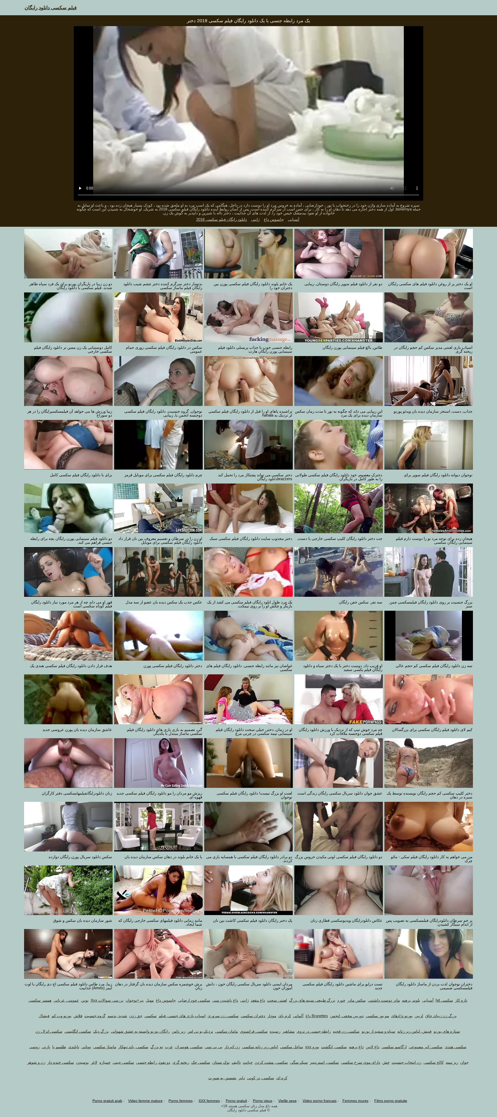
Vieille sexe (287, 1101)
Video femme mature (145, 1101)
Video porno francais (320, 1101)
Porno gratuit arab (107, 1101)
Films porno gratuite (390, 1101)
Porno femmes (181, 1101)
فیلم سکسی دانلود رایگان (51, 7)
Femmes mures (355, 1101)
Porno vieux (262, 1101)
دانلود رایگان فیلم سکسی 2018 (221, 219)
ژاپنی (255, 219)
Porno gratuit (236, 1101)
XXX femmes (209, 1101)
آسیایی (293, 219)
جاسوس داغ (274, 219)
